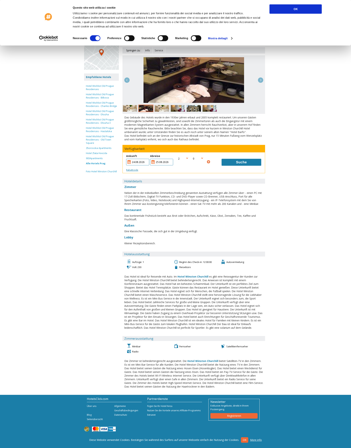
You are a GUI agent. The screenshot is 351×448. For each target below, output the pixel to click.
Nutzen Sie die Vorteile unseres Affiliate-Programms (174, 410)
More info (256, 440)
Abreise (155, 156)
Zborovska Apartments (99, 148)
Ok (244, 440)
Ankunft (131, 156)
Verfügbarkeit (134, 149)
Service (159, 50)
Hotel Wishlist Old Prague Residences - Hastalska (100, 129)
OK (296, 9)
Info (147, 50)
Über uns (91, 406)
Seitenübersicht (95, 419)
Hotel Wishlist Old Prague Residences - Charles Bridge (101, 104)
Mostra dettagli (218, 38)
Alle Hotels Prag (95, 163)
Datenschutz (120, 414)
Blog (89, 414)
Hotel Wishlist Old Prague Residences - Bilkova (100, 96)
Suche (241, 162)
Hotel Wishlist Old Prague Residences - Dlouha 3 (100, 121)
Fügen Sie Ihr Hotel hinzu (159, 406)
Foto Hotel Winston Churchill (101, 171)
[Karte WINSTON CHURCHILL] (101, 52)
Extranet (151, 414)
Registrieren (234, 415)
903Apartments (94, 158)
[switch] (129, 38)
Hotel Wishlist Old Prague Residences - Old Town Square (100, 140)
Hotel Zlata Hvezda (96, 153)
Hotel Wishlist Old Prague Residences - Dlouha (100, 112)
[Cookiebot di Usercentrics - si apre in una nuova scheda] (49, 38)
